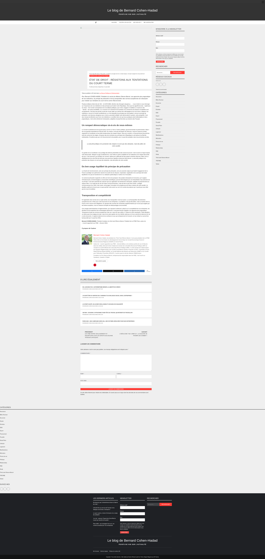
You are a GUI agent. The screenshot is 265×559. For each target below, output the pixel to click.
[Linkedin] (170, 1)
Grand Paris (159, 125)
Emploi (157, 106)
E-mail (119, 374)
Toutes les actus (125, 22)
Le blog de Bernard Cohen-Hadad (132, 10)
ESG (157, 112)
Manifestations (159, 135)
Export (157, 116)
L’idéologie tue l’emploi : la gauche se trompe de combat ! (133, 333)
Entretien (158, 109)
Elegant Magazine (148, 557)
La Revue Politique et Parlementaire (109, 93)
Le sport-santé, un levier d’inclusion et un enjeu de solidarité (102, 304)
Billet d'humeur (159, 100)
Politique (105, 75)
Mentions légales (104, 551)
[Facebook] (165, 1)
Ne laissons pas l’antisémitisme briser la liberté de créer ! (101, 287)
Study (157, 154)
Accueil (114, 22)
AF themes (156, 557)
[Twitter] (168, 1)
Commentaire (85, 353)
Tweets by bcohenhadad (161, 89)
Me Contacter (149, 22)
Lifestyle (158, 128)
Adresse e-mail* (159, 35)
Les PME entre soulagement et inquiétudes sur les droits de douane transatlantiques (99, 334)
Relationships (159, 148)
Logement (158, 132)
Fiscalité (158, 122)
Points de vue (95, 75)
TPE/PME (158, 161)
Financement (159, 119)
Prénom (157, 42)
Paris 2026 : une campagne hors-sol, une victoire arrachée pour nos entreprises (108, 321)
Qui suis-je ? (137, 22)
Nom (82, 374)
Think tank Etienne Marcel (162, 157)
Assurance (158, 96)
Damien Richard (131, 557)
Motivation (158, 138)
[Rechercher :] (163, 72)
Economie (158, 103)
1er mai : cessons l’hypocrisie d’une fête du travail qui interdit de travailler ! (107, 312)
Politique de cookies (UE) (114, 551)
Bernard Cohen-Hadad (96, 87)
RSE (157, 151)
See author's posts (101, 261)
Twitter (157, 164)
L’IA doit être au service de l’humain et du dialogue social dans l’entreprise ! (107, 295)
